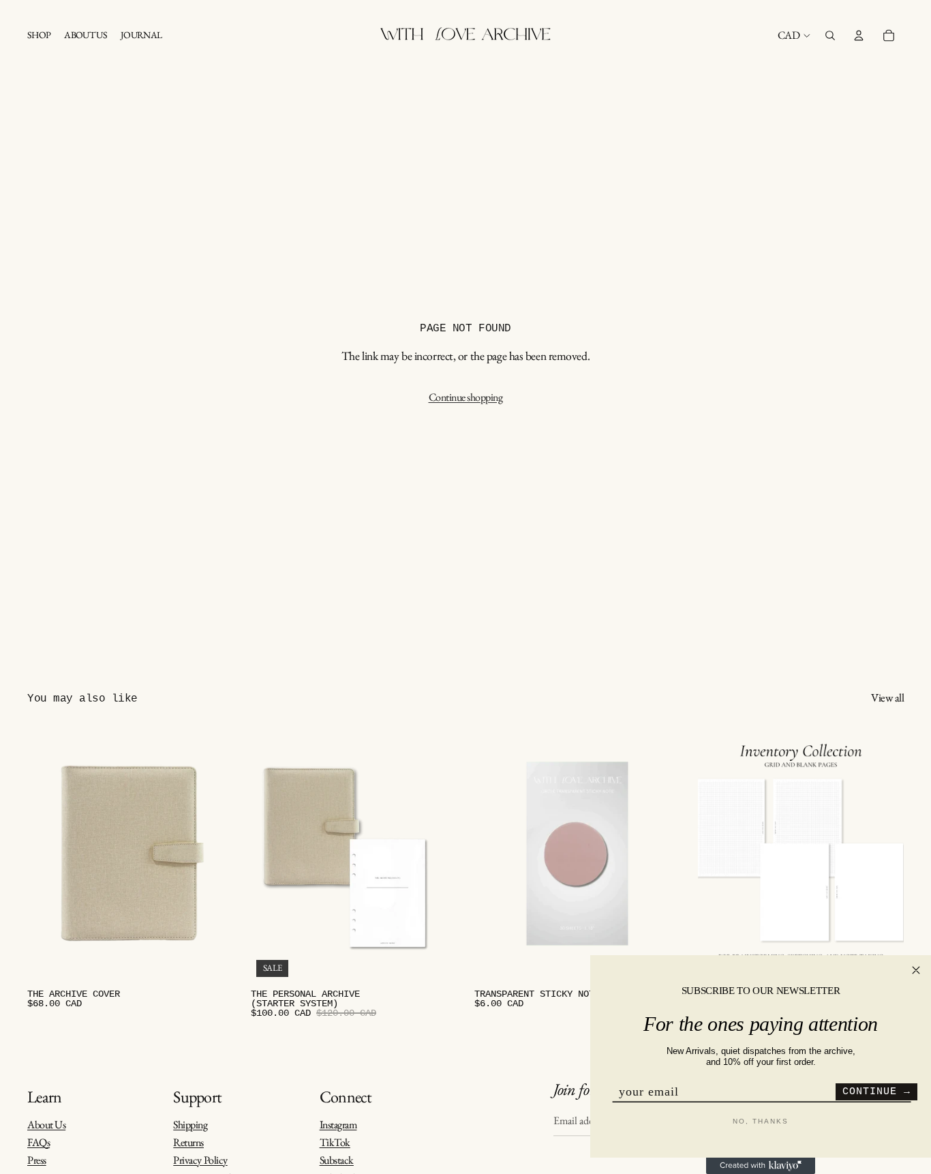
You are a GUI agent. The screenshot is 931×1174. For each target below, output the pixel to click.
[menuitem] (38, 35)
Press (36, 1160)
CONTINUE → (876, 1092)
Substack (337, 1160)
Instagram (338, 1124)
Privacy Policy (200, 1160)
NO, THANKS (761, 1121)
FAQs (38, 1142)
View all (887, 698)
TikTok (335, 1142)
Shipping (190, 1124)
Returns (188, 1142)
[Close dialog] (916, 970)
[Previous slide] (47, 854)
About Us (46, 1124)
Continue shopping (466, 397)
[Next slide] (212, 854)
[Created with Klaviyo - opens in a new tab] (760, 1166)
